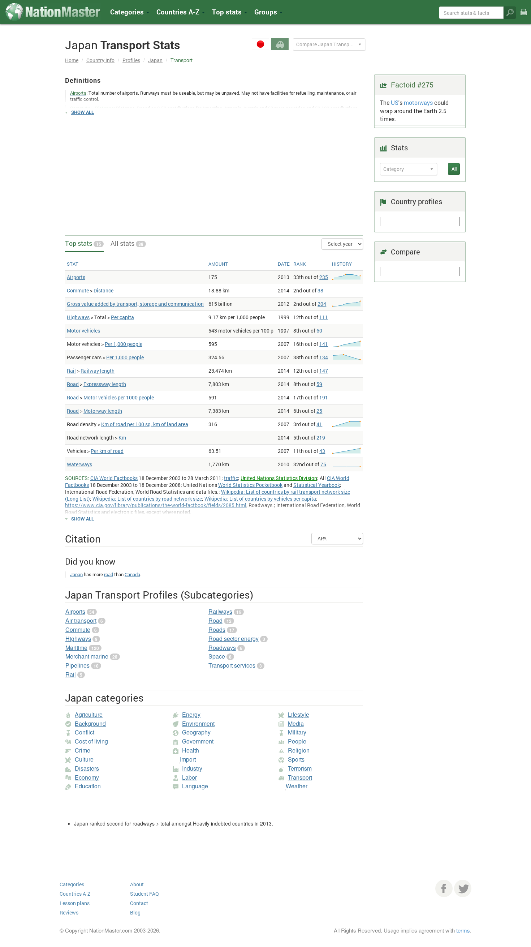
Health (190, 750)
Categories (128, 11)
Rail (71, 370)
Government (197, 741)
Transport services (231, 665)
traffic (231, 478)
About (137, 884)
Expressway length (104, 384)
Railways (220, 611)
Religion (299, 750)
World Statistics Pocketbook (250, 484)
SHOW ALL (82, 112)
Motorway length (102, 410)
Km (122, 437)
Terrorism (300, 768)
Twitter (462, 888)
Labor (189, 777)
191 (323, 397)
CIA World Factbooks (114, 478)
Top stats (83, 243)
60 (319, 330)
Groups (266, 11)
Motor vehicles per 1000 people (118, 397)
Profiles (131, 60)
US (394, 102)
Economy (87, 777)
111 (323, 317)
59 (319, 384)
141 (323, 343)
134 (323, 357)
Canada (132, 574)
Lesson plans (75, 903)
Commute (78, 290)
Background (90, 723)
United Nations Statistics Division (279, 478)
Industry (192, 768)
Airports (76, 277)
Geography (196, 732)
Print (523, 16)
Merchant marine (86, 656)
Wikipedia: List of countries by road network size (147, 498)
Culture (84, 759)
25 (319, 410)
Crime (82, 750)
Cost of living (91, 741)
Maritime (76, 647)
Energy (191, 714)
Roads (216, 629)
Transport (300, 777)
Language (195, 786)
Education (88, 786)
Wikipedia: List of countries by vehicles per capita (260, 498)
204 (322, 303)
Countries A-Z (75, 893)
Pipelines (77, 665)
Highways (78, 317)
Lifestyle (298, 714)
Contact (139, 903)
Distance (103, 290)
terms (463, 930)
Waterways (79, 464)
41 (319, 424)
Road (73, 384)
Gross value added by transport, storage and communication (135, 303)
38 (320, 290)
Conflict (84, 732)
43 (322, 450)
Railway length (98, 370)
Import (188, 759)
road (108, 574)
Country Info (100, 60)
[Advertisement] (214, 172)
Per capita (122, 317)
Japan (155, 60)
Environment (198, 723)
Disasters (87, 768)
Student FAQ (144, 893)
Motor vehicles (83, 330)
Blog (135, 912)
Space (216, 656)
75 (323, 464)
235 (323, 277)
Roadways (222, 647)
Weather (296, 786)
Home (71, 60)
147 (323, 370)
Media (296, 723)
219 (320, 437)
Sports (296, 759)
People (297, 741)
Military (297, 732)
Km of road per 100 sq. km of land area (144, 424)
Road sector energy (233, 638)
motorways (418, 102)
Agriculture (89, 714)
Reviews (69, 912)
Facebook (444, 888)
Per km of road (107, 450)
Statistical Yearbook (316, 484)
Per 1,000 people (123, 343)
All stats (127, 243)
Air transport (80, 620)
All (454, 169)
